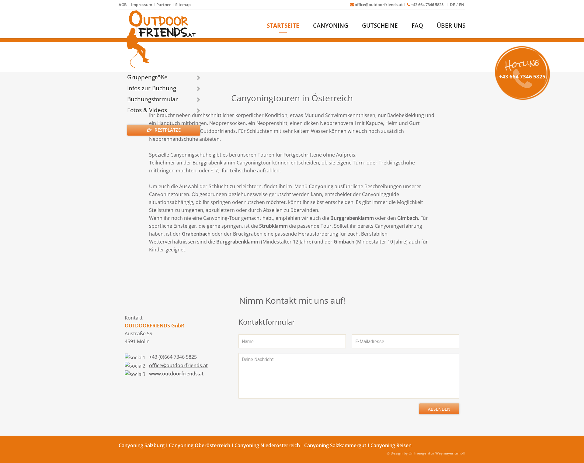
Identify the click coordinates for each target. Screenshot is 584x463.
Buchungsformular (152, 99)
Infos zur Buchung (151, 88)
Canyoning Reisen (391, 445)
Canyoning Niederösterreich (267, 445)
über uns (451, 25)
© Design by (397, 453)
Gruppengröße (147, 77)
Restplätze (168, 130)
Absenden (439, 409)
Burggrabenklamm (352, 218)
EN (461, 4)
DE (452, 4)
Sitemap (183, 4)
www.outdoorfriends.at (176, 373)
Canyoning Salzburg (142, 445)
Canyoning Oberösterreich (199, 445)
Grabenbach (196, 233)
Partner (163, 4)
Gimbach (407, 218)
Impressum (141, 4)
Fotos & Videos (147, 110)
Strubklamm (273, 226)
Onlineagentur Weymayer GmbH (436, 453)
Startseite (283, 25)
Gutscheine (380, 25)
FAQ (417, 25)
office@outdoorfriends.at (378, 4)
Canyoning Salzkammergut (335, 445)
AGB (123, 4)
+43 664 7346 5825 (427, 4)
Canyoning (330, 25)
